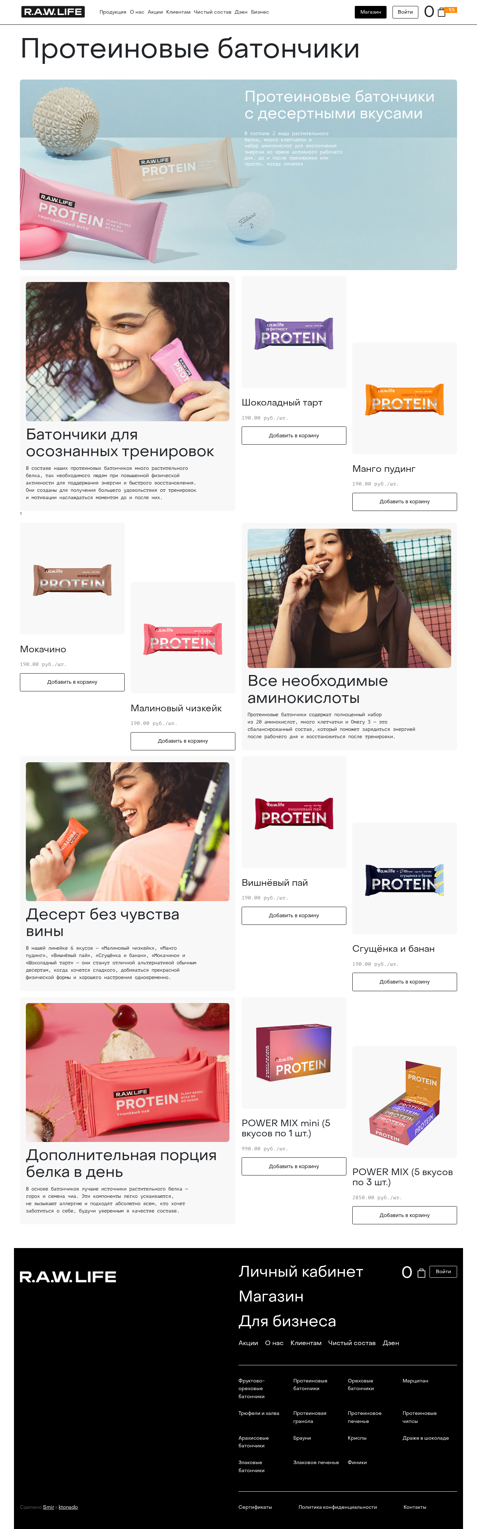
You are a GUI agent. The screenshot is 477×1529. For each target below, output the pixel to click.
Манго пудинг (384, 469)
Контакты (415, 1507)
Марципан (415, 1381)
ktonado (68, 1507)
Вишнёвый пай (275, 883)
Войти (405, 12)
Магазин (370, 12)
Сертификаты (255, 1507)
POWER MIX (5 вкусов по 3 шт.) (402, 1177)
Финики (357, 1463)
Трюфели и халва (259, 1413)
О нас (137, 12)
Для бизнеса (287, 1321)
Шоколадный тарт (282, 403)
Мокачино (43, 649)
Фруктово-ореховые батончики (252, 1389)
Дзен (241, 12)
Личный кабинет (301, 1272)
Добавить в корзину (294, 435)
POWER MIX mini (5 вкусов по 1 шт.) (286, 1129)
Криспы (357, 1438)
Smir (48, 1507)
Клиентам (178, 12)
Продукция (113, 12)
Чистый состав (213, 12)
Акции (155, 12)
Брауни (302, 1438)
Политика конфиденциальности (338, 1507)
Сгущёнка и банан (393, 949)
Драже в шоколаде (426, 1438)
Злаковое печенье (316, 1463)
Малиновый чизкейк (176, 708)
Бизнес (260, 12)
